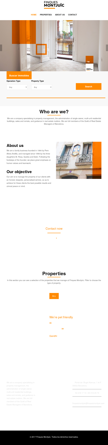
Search (88, 86)
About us (60, 14)
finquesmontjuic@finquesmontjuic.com (54, 242)
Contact (72, 14)
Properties (46, 14)
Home (33, 14)
